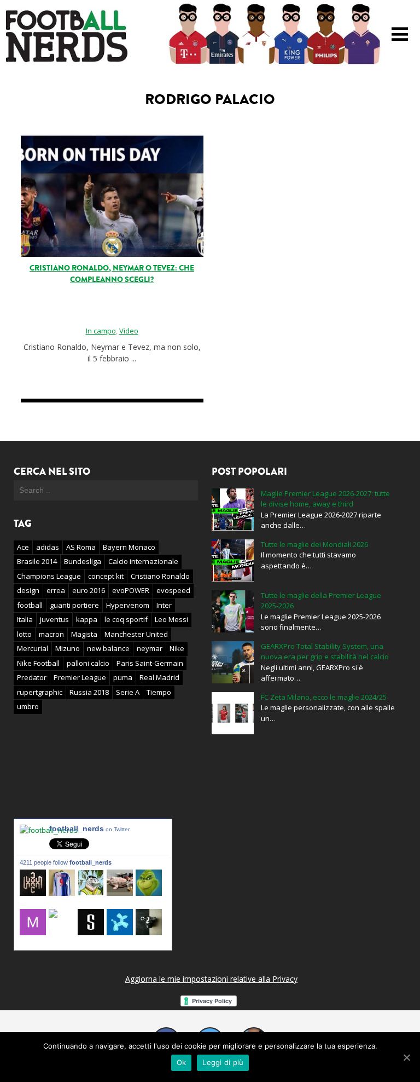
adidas (47, 547)
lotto (24, 634)
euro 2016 (88, 590)
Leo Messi (171, 619)
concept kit (106, 576)
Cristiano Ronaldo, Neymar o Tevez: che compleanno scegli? (112, 273)
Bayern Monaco (129, 547)
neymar (149, 648)
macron (51, 634)
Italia (25, 619)
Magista (84, 634)
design (28, 590)
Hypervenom (127, 605)
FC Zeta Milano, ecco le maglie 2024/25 (324, 697)
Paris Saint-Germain (149, 663)
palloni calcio (88, 663)
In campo (101, 331)
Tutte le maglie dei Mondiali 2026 (314, 544)
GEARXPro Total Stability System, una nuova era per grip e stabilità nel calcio (325, 651)
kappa (86, 619)
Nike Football (38, 663)
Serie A (127, 692)
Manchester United (136, 634)
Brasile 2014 (37, 561)
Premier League (80, 677)
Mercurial (32, 648)
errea (55, 590)
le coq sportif (126, 619)
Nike (177, 648)
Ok (181, 1062)
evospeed (173, 590)
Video (128, 331)
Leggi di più (222, 1062)
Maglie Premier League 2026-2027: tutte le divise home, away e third (325, 498)
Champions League (49, 576)
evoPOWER (130, 590)
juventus (54, 619)
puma (122, 677)
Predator (31, 677)
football (30, 605)
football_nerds (89, 828)
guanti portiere (74, 605)
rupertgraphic (39, 692)
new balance (108, 648)
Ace (23, 547)
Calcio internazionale (143, 561)
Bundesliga (82, 561)
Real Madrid (159, 677)
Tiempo (159, 692)
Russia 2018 (89, 692)
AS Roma (81, 547)
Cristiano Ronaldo (160, 576)
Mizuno (67, 648)
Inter (164, 605)
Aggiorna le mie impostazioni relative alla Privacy (211, 979)
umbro (28, 706)
